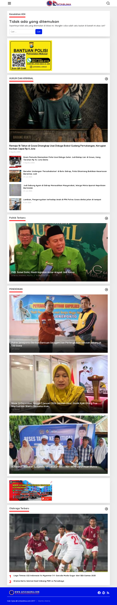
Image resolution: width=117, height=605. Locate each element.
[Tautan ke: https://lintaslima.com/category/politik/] (106, 218)
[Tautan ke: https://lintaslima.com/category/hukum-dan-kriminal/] (106, 79)
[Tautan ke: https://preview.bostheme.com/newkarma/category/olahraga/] (106, 509)
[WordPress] (103, 593)
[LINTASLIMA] (59, 3)
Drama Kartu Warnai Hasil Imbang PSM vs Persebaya (39, 581)
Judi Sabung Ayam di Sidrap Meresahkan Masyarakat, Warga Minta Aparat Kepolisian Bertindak (64, 186)
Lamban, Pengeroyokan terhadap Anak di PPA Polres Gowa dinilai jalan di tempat (62, 199)
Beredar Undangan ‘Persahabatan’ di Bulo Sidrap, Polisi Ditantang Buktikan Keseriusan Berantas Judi (65, 172)
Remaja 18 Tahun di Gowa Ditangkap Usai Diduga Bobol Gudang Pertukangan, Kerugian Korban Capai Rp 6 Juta (57, 147)
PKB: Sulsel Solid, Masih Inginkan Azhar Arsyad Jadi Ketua (42, 272)
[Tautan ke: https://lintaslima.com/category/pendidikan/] (106, 289)
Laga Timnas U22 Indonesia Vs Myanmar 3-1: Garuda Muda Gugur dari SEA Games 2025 (55, 575)
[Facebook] (99, 593)
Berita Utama (44, 601)
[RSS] (108, 593)
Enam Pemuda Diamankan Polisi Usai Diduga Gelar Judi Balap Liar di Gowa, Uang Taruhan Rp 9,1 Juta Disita (61, 158)
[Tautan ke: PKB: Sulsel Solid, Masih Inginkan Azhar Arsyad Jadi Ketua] (58, 252)
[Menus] (9, 3)
